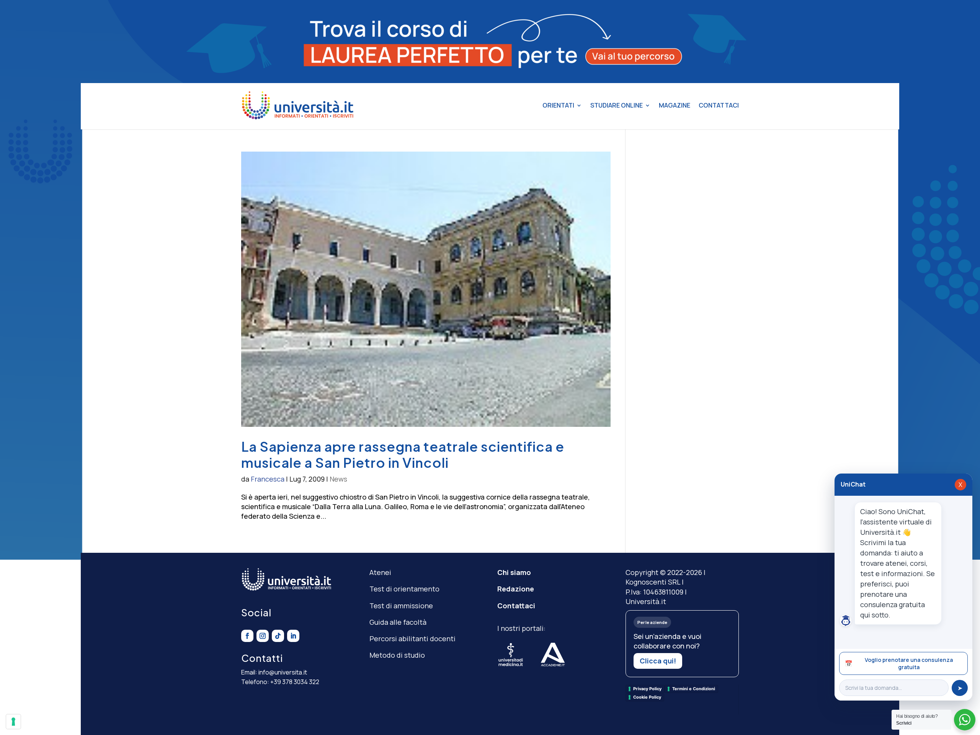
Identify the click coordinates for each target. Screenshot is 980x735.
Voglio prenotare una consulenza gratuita (899, 663)
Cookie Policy (647, 697)
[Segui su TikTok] (278, 636)
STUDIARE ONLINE (616, 105)
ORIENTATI (558, 105)
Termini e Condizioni (693, 688)
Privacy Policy (647, 688)
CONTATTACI (719, 105)
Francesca (267, 478)
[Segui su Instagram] (262, 636)
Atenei (380, 572)
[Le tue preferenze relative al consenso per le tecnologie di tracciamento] (13, 721)
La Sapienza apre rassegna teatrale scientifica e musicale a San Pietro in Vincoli (402, 454)
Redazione (515, 588)
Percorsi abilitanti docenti (412, 638)
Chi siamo (514, 572)
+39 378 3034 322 (294, 682)
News (338, 478)
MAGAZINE (674, 105)
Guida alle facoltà (397, 622)
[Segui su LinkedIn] (293, 636)
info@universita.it (282, 672)
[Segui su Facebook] (247, 636)
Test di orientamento (404, 588)
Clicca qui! (658, 660)
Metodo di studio (397, 655)
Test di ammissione (401, 605)
